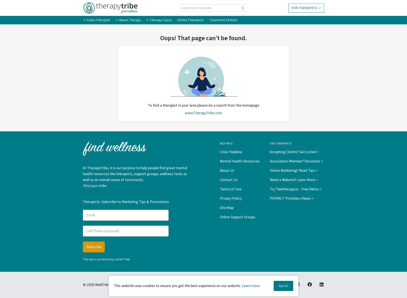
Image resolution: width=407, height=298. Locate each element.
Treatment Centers (223, 20)
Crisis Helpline (231, 152)
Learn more (251, 285)
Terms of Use (230, 189)
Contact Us (229, 180)
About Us (227, 170)
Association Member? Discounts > (296, 161)
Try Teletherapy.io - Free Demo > (295, 189)
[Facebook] (309, 284)
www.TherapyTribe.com (203, 113)
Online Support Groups (237, 217)
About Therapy (130, 20)
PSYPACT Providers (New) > (292, 198)
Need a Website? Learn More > (294, 180)
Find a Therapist (98, 20)
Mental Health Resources (240, 161)
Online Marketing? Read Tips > (294, 170)
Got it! (283, 286)
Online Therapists (190, 20)
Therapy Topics (161, 20)
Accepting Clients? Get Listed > (294, 152)
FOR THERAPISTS (304, 8)
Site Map (227, 207)
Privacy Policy (231, 198)
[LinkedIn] (321, 284)
